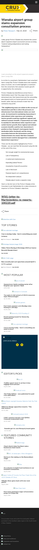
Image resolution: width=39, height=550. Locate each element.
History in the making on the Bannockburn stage (18, 457)
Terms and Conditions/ (9, 538)
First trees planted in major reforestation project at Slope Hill (18, 492)
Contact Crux (6, 544)
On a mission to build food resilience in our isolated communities (19, 468)
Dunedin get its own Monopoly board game (19, 428)
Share (35, 31)
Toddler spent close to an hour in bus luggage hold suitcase (17, 383)
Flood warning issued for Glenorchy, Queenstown (16, 317)
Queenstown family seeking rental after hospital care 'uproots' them (18, 285)
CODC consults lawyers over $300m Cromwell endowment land (17, 418)
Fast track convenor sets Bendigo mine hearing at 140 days (17, 306)
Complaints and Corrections (11, 541)
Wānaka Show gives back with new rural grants (15, 481)
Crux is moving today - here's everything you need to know (19, 328)
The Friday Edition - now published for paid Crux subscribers (19, 394)
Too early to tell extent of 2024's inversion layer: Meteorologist (19, 295)
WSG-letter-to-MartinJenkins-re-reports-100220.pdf (16, 200)
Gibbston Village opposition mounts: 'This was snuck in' (16, 407)
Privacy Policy (7, 536)
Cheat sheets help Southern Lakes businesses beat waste (16, 447)
